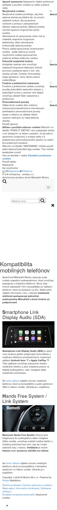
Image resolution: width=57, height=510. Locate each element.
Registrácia (13, 171)
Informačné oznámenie (27, 488)
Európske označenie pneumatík (18, 494)
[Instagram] (5, 505)
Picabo (5, 480)
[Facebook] (2, 505)
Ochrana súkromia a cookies (36, 485)
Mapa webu (8, 488)
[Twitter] (7, 505)
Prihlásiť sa (26, 171)
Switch (52, 14)
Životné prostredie (11, 485)
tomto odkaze (12, 380)
